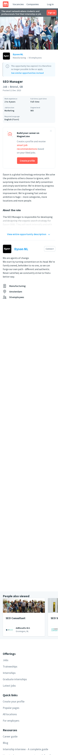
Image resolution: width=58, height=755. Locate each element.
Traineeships (10, 666)
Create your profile (13, 701)
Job (5, 86)
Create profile (27, 160)
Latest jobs (9, 685)
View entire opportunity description (26, 234)
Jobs (5, 660)
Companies (32, 4)
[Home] (5, 4)
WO (32, 110)
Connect (50, 248)
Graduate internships (15, 679)
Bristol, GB (16, 86)
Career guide (10, 736)
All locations (10, 714)
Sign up (51, 12)
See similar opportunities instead (27, 73)
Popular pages (11, 708)
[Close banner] (51, 131)
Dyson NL (18, 54)
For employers (11, 720)
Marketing (9, 110)
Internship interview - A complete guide (25, 749)
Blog (5, 743)
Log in (50, 4)
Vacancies (18, 4)
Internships (9, 673)
